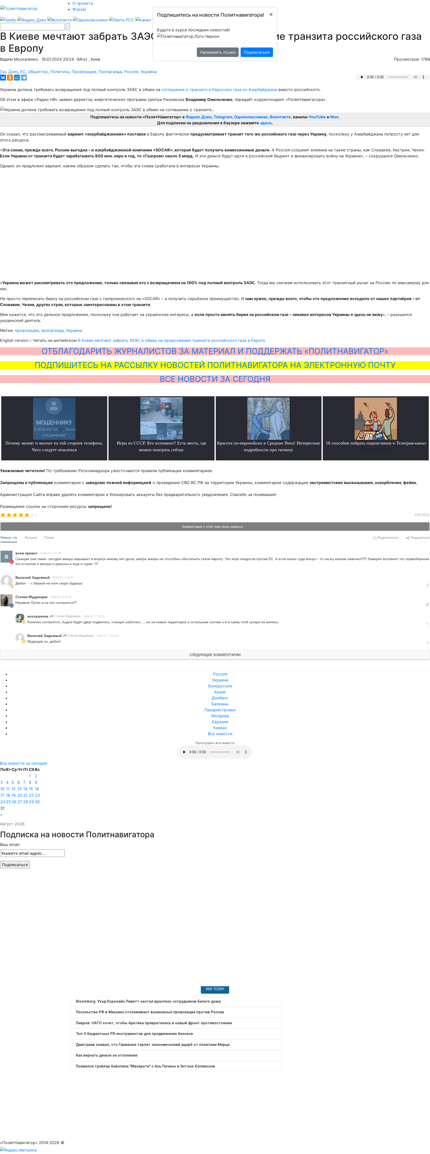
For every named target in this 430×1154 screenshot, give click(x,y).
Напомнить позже (217, 52)
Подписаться (257, 52)
